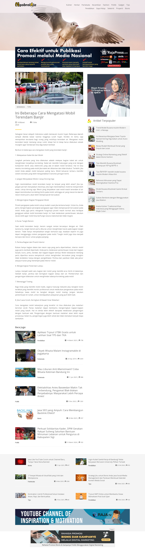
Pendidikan (89, 8)
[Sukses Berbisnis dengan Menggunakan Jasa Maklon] (93, 199)
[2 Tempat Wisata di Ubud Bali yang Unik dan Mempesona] (20, 477)
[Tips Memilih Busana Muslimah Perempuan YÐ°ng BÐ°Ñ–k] (93, 164)
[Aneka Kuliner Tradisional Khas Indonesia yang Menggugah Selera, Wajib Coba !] (93, 208)
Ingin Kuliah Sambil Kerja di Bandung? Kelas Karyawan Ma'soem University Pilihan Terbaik (106, 460)
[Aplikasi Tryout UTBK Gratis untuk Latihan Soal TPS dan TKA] (25, 337)
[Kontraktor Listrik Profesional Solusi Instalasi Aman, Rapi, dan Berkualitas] (20, 495)
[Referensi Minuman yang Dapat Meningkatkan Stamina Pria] (93, 182)
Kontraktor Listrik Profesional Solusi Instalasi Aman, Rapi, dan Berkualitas (46, 495)
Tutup (112, 529)
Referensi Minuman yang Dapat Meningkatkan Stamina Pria (108, 181)
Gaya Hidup (100, 8)
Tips (128, 5)
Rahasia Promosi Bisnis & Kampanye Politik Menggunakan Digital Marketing (72, 545)
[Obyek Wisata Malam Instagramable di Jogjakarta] (25, 355)
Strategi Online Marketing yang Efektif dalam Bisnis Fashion (111, 155)
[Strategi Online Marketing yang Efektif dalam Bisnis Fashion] (93, 156)
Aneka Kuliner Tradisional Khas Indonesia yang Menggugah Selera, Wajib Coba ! (110, 208)
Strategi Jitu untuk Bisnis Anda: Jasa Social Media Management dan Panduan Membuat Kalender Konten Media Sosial (107, 478)
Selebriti (111, 8)
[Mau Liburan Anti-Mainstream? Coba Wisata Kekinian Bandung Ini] (25, 372)
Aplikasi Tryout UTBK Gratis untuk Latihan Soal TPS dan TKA (56, 334)
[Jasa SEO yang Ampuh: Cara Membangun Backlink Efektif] (25, 414)
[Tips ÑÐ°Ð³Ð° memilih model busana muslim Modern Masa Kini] (93, 173)
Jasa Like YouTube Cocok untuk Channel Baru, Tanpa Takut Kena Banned (46, 460)
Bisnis (127, 8)
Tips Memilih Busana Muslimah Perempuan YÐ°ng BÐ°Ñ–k (108, 164)
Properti (119, 8)
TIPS (29, 107)
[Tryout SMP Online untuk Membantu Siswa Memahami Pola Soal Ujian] (81, 496)
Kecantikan (96, 5)
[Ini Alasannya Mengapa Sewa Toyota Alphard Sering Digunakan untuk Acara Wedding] (93, 140)
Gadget (121, 5)
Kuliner (69, 5)
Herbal (77, 5)
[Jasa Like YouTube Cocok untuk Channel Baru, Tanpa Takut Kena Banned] (20, 461)
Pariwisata (86, 5)
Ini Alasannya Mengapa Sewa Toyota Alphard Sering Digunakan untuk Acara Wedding (111, 138)
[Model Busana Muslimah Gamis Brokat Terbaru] (93, 190)
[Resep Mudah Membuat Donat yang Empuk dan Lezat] (93, 147)
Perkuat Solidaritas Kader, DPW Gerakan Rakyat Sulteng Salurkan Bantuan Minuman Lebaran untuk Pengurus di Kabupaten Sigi (60, 433)
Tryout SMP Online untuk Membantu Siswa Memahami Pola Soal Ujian (105, 495)
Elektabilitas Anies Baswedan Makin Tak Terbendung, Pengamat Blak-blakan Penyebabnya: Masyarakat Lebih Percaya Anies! (60, 392)
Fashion (106, 5)
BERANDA (21, 107)
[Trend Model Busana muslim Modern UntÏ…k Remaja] (93, 129)
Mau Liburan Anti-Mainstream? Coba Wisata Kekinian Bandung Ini (58, 370)
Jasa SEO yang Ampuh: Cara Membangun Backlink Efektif (60, 412)
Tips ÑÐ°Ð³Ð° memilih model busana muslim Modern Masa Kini (111, 173)
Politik (113, 5)
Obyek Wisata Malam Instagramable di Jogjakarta (59, 352)
